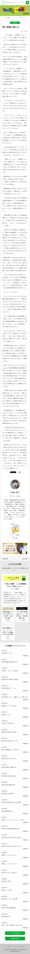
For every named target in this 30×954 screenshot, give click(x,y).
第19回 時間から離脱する (9, 767)
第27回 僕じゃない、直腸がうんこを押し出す (15, 697)
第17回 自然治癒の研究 (8, 785)
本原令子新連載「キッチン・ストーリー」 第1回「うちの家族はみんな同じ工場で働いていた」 (8, 632)
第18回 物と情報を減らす (9, 776)
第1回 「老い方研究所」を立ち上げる (12, 925)
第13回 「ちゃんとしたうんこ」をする (13, 820)
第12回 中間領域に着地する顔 (10, 828)
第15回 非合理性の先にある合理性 (11, 802)
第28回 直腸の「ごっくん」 (10, 688)
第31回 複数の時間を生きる (9, 662)
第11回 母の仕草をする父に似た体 (11, 837)
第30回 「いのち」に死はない (10, 671)
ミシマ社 (8, 946)
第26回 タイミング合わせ (9, 706)
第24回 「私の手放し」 (8, 723)
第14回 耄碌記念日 (7, 811)
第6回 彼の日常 (6, 881)
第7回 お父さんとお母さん (9, 872)
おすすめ (7, 17)
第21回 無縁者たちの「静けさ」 (11, 749)
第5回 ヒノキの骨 (7, 890)
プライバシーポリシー (18, 946)
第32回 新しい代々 (7, 653)
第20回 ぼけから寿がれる (9, 758)
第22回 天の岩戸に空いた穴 (10, 741)
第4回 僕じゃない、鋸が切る (10, 899)
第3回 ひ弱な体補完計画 (9, 907)
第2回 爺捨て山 (6, 916)
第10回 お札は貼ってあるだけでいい (12, 846)
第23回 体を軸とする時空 (9, 732)
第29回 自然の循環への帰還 (10, 679)
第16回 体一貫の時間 (8, 793)
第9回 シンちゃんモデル (9, 855)
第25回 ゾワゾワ (6, 714)
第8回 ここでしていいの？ (9, 864)
